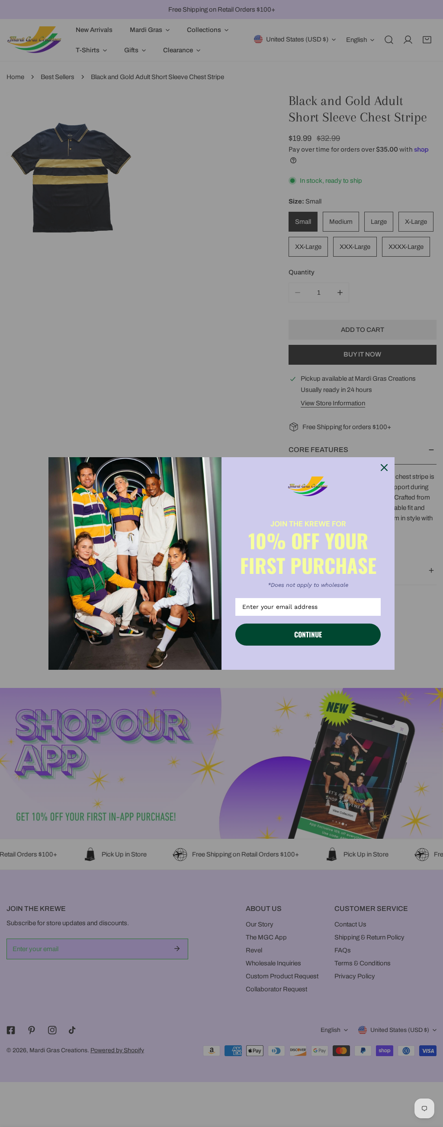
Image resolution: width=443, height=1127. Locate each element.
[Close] (384, 467)
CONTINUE (308, 634)
